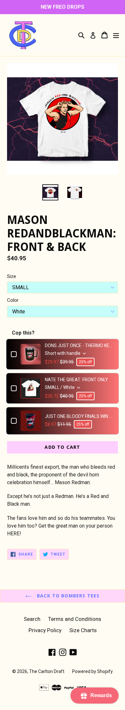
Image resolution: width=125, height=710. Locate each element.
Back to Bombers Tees (67, 596)
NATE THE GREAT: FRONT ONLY (76, 379)
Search (32, 619)
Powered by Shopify (92, 671)
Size (11, 276)
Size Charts (83, 630)
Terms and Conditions (74, 619)
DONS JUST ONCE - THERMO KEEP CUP (79, 345)
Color (13, 300)
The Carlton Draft (46, 671)
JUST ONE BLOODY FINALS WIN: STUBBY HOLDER (79, 416)
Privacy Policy (45, 630)
